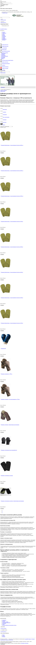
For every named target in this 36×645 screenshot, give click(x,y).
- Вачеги (2, 58)
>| (2, 512)
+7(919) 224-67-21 (3, 22)
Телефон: (1, 3)
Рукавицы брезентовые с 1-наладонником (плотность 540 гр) (12, 221)
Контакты (3, 39)
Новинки (3, 35)
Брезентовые (5, 109)
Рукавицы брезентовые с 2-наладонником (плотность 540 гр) (12, 323)
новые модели (2, 91)
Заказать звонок (2, 72)
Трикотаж (3, 65)
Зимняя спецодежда (5, 46)
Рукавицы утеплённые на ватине (7, 475)
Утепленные (5, 114)
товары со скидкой (3, 90)
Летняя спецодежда (5, 44)
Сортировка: (2, 126)
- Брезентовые (2, 53)
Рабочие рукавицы (5, 52)
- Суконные (2, 54)
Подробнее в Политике (24, 643)
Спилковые (4, 119)
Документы (4, 36)
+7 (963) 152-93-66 (3, 628)
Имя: (1, 2)
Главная (3, 32)
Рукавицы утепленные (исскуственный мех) (9, 450)
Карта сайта (11, 639)
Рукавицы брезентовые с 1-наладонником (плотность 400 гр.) (12, 145)
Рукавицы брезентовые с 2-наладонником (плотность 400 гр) (12, 246)
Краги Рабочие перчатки (6, 51)
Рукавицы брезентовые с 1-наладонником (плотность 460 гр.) (12, 170)
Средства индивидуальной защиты (7, 60)
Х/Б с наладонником (6, 117)
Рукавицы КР (3, 348)
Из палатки (4, 122)
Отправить (2, 5)
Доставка (3, 38)
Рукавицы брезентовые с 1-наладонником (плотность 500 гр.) (12, 196)
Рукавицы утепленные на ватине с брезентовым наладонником (12, 500)
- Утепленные (2, 55)
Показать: (1, 127)
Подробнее (3, 87)
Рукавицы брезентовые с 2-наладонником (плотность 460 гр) (12, 272)
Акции (3, 634)
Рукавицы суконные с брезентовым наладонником (10, 424)
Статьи (3, 624)
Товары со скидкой (5, 68)
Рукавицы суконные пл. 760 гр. (6, 373)
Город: (1, 4)
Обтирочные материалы (6, 63)
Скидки (3, 34)
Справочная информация (6, 622)
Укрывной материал (5, 66)
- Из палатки (2, 57)
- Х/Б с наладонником (4, 56)
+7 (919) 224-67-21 (3, 631)
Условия (3, 37)
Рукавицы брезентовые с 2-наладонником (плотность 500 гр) (12, 297)
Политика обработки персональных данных (9, 625)
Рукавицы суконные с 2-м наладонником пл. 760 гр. (10, 399)
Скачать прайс (2, 639)
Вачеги (4, 124)
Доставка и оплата (5, 621)
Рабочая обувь (4, 49)
